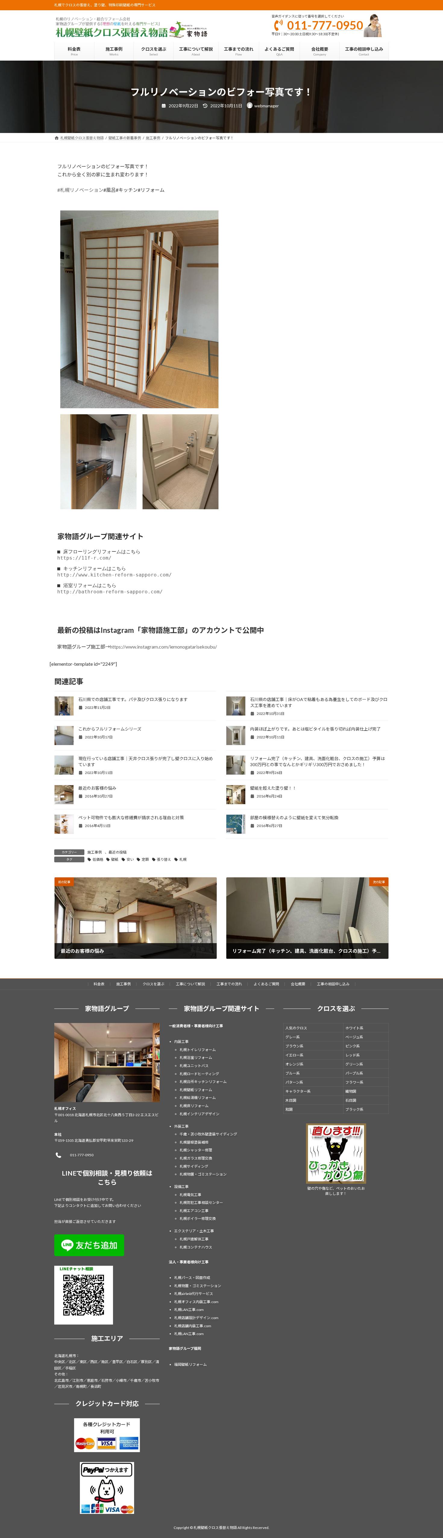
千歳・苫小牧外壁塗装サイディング (208, 1134)
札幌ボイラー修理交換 (198, 1218)
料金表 (99, 984)
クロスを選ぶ (153, 984)
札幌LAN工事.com (189, 1309)
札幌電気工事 (190, 1194)
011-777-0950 (325, 25)
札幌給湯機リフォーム (198, 1097)
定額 (145, 859)
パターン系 (294, 1082)
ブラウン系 (294, 1046)
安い (130, 859)
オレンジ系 (294, 1064)
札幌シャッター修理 (196, 1150)
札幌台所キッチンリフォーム (203, 1081)
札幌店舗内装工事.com (192, 1325)
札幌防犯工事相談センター (201, 1202)
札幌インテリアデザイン (199, 1113)
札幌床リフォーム (194, 1106)
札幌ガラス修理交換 (196, 1158)
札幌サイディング (194, 1166)
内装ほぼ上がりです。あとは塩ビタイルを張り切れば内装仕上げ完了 (315, 728)
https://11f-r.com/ (84, 558)
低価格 (98, 859)
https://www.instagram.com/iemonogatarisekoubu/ (163, 646)
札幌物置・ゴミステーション (203, 1174)
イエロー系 (294, 1055)
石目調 (350, 1100)
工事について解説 (190, 984)
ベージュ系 (354, 1037)
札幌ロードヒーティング (199, 1073)
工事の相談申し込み (333, 984)
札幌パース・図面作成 (192, 1277)
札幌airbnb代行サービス (193, 1293)
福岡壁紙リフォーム (190, 1364)
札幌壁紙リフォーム (196, 1090)
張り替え (164, 859)
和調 (289, 1109)
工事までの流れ (229, 984)
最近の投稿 (117, 852)
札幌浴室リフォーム (196, 1057)
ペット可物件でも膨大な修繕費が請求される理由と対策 (131, 817)
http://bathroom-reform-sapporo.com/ (110, 592)
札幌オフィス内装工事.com (196, 1302)
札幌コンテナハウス (196, 1247)
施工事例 (94, 852)
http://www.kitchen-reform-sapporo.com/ (114, 575)
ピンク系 (352, 1046)
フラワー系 (354, 1082)
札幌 (183, 859)
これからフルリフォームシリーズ (109, 728)
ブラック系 (354, 1109)
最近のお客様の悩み (97, 788)
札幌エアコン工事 (194, 1210)
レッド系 (352, 1055)
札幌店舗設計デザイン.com (196, 1317)
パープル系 (354, 1073)
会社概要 (298, 984)
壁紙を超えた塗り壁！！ (273, 788)
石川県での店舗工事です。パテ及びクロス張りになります (133, 699)
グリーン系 (354, 1064)
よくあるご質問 (266, 984)
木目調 (290, 1100)
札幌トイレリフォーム (198, 1049)
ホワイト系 (354, 1028)
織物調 (350, 1091)
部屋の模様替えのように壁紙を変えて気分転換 (294, 817)
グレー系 (292, 1037)
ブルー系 (292, 1073)
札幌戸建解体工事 (194, 1239)
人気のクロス (296, 1028)
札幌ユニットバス (194, 1065)
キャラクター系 (298, 1091)
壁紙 (114, 859)
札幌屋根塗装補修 (194, 1142)
